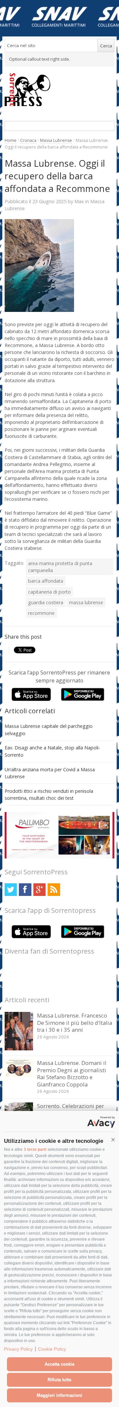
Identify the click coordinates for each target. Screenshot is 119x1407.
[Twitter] (11, 889)
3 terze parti (35, 1149)
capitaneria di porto (49, 592)
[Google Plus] (39, 889)
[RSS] (54, 889)
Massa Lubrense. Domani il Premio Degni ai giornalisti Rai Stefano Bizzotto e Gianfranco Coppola (71, 1073)
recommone (41, 613)
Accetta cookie (59, 1364)
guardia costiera (45, 602)
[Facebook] (25, 889)
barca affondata (45, 581)
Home (11, 140)
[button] (113, 1140)
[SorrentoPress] (60, 89)
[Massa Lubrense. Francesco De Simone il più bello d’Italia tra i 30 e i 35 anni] (19, 1048)
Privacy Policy (18, 1349)
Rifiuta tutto (59, 1379)
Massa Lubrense (56, 140)
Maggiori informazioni (59, 1395)
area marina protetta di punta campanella (60, 567)
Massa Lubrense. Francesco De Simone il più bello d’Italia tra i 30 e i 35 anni (74, 1022)
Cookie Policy (52, 1349)
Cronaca (28, 140)
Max (79, 201)
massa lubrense (86, 602)
